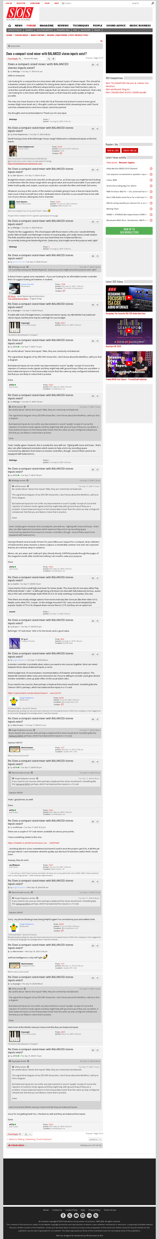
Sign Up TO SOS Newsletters (129, 230)
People (97, 25)
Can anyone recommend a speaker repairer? (128, 174)
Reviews (63, 25)
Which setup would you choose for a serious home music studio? (128, 203)
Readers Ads (63, 30)
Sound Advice (116, 25)
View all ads (113, 150)
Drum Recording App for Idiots (121, 185)
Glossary (86, 30)
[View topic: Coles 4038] (151, 180)
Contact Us (57, 1210)
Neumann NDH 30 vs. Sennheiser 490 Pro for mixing (128, 220)
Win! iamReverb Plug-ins (118, 89)
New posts (112, 162)
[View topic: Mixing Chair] (151, 208)
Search (29, 30)
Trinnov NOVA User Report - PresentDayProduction (126, 379)
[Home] (20, 12)
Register (21, 3)
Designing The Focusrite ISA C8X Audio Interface (125, 313)
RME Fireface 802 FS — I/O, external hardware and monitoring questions (128, 191)
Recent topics (127, 162)
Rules (97, 30)
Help (56, 3)
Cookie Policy (71, 1210)
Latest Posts (15, 30)
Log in (9, 3)
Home (10, 25)
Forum (31, 25)
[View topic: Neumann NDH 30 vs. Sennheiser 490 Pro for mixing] (151, 220)
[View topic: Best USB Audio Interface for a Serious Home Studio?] (151, 197)
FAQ (75, 30)
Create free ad (129, 150)
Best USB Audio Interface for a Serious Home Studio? (128, 197)
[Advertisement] (129, 257)
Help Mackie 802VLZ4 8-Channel (122, 168)
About (46, 1210)
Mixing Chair (113, 208)
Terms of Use (110, 1210)
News (19, 25)
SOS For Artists (45, 30)
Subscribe (35, 3)
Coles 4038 (112, 180)
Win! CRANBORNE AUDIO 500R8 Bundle (126, 92)
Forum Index (21, 35)
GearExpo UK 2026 (113, 346)
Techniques (81, 25)
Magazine (47, 25)
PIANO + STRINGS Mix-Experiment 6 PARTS (127, 214)
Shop (47, 3)
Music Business (140, 25)
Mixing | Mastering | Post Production (67, 35)
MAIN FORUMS (37, 35)
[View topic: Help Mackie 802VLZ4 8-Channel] (151, 168)
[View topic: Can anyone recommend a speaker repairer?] (151, 174)
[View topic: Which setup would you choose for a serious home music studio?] (151, 203)
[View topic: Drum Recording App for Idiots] (151, 185)
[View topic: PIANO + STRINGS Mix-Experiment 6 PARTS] (151, 214)
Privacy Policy (94, 1210)
